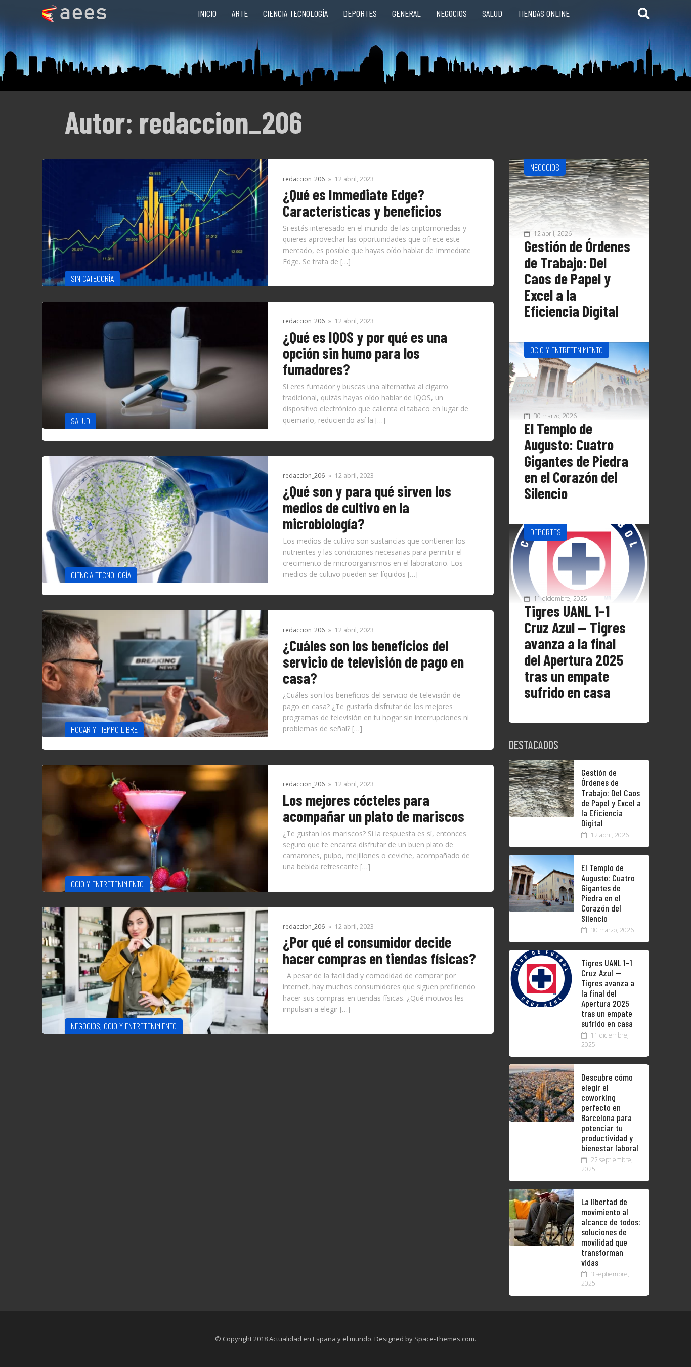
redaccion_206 (304, 179)
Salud (492, 13)
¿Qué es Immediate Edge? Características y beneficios (362, 202)
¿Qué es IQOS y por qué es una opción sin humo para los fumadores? (365, 352)
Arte (240, 13)
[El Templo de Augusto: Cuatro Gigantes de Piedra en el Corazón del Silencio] (541, 909)
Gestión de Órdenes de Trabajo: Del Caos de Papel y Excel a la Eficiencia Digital (577, 278)
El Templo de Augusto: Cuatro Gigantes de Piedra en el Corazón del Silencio (576, 460)
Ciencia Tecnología (295, 13)
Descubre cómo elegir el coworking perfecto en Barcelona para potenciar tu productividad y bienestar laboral (609, 1112)
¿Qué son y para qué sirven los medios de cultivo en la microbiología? (367, 507)
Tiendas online (543, 13)
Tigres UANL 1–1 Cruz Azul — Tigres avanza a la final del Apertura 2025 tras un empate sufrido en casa (575, 651)
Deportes (360, 13)
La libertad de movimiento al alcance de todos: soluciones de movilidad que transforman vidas (610, 1231)
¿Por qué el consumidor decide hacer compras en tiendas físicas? (379, 950)
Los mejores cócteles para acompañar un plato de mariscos (373, 808)
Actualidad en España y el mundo (320, 1338)
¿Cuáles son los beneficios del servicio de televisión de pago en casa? (373, 661)
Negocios (451, 13)
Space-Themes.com (444, 1338)
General (406, 13)
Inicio (207, 13)
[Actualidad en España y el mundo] (74, 19)
